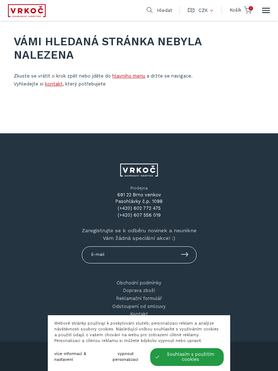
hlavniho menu (128, 76)
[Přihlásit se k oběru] (185, 256)
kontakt (54, 84)
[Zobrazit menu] (266, 10)
